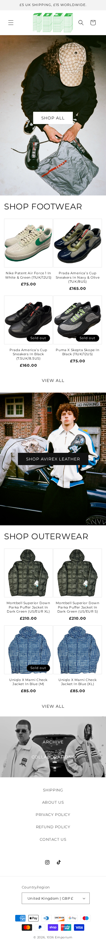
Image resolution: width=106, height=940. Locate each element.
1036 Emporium (60, 937)
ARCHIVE (53, 742)
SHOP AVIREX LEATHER (53, 458)
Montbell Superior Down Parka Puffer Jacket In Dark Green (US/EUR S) (77, 607)
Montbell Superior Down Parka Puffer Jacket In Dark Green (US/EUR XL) (28, 607)
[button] (11, 23)
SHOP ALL (53, 117)
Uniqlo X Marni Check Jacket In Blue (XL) (77, 682)
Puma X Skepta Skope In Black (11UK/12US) (77, 352)
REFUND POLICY (53, 826)
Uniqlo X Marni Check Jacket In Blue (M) (28, 682)
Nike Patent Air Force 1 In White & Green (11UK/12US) (28, 275)
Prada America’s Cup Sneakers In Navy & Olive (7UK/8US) (77, 277)
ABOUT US (53, 802)
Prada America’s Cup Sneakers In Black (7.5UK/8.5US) (28, 354)
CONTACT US (53, 839)
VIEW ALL (53, 380)
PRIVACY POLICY (53, 814)
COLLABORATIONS (53, 757)
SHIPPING (53, 790)
